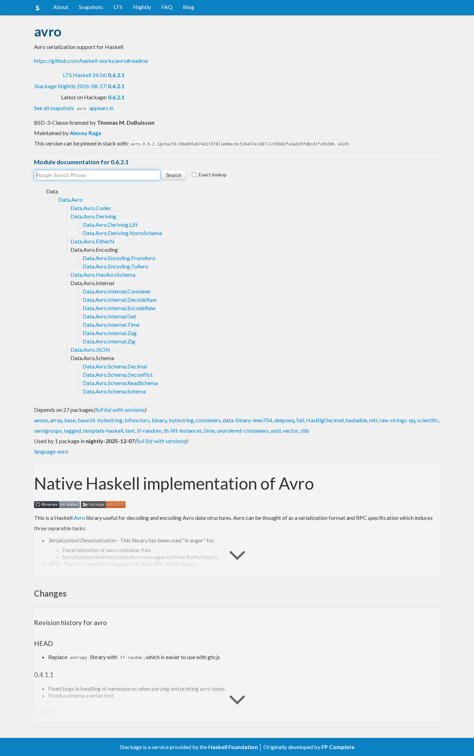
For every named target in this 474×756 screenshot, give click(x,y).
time (209, 430)
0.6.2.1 (116, 75)
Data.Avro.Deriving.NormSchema (122, 233)
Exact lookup (213, 174)
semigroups (48, 430)
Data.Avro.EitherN (92, 241)
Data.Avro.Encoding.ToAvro (116, 266)
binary (159, 420)
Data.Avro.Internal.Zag (110, 333)
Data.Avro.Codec (90, 208)
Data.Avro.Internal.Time (111, 324)
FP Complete (338, 746)
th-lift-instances (183, 430)
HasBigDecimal (325, 420)
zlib (304, 430)
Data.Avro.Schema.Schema (114, 391)
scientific (428, 420)
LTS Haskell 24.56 (84, 75)
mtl (373, 420)
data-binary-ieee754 (247, 420)
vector (290, 430)
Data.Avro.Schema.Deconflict (118, 374)
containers (208, 420)
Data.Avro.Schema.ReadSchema (120, 383)
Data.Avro (70, 199)
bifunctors (137, 420)
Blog (188, 6)
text (130, 430)
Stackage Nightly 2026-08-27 (70, 86)
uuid (276, 430)
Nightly (142, 6)
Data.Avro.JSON (90, 349)
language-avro (51, 451)
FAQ (166, 6)
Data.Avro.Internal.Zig (109, 341)
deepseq (284, 420)
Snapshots (91, 6)
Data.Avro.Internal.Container (117, 291)
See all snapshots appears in (73, 108)
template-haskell (103, 430)
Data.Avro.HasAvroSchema (102, 274)
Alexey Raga (85, 133)
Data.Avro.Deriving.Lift (110, 224)
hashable (356, 420)
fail (300, 420)
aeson (41, 420)
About (60, 6)
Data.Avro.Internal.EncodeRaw (119, 308)
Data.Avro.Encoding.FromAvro (119, 258)
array (56, 420)
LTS (117, 6)
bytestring (181, 420)
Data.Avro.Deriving (93, 216)
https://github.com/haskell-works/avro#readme (91, 60)
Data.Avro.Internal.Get (109, 316)
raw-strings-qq (397, 420)
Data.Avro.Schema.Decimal (115, 366)
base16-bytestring (100, 420)
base (70, 420)
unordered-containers (243, 430)
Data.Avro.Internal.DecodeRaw (119, 299)
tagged (72, 430)
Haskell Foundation (233, 746)
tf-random (149, 430)
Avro (79, 517)
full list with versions (119, 409)
